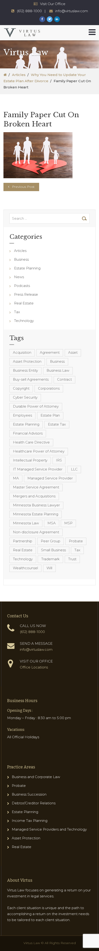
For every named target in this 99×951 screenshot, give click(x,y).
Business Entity (25, 370)
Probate (76, 541)
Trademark (50, 559)
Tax (17, 312)
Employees (22, 415)
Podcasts (22, 285)
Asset (73, 352)
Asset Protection (27, 361)
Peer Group (50, 541)
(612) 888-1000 (29, 11)
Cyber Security (25, 397)
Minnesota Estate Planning (35, 514)
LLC (74, 469)
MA (16, 478)
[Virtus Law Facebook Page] (42, 19)
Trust (72, 559)
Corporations (49, 388)
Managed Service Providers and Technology (49, 829)
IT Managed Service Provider (37, 469)
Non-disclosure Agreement (36, 532)
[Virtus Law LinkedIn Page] (57, 19)
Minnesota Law (26, 523)
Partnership (22, 541)
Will (49, 568)
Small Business (53, 550)
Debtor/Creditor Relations (33, 803)
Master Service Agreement (36, 487)
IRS (59, 460)
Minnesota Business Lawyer (36, 505)
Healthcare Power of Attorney (38, 451)
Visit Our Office (52, 4)
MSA (51, 523)
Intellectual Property (30, 460)
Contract (64, 379)
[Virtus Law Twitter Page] (49, 19)
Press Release (26, 294)
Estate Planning (27, 268)
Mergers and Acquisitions (34, 496)
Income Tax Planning (29, 820)
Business (21, 259)
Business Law (58, 370)
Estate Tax (57, 424)
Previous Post (23, 187)
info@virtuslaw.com (71, 11)
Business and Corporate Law (36, 777)
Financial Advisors (28, 433)
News (19, 277)
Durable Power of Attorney (36, 406)
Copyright (21, 388)
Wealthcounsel (25, 568)
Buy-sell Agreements (31, 379)
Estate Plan (50, 415)
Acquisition (22, 352)
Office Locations (34, 667)
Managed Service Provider (50, 478)
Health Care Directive (31, 442)
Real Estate (24, 303)
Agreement (50, 352)
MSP (68, 523)
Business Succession (29, 794)
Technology (24, 320)
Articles (19, 75)
